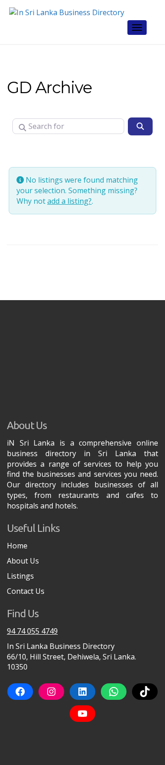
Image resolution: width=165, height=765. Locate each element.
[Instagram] (51, 691)
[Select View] (89, 151)
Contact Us (25, 591)
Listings (20, 576)
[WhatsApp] (113, 691)
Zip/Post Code (39, 151)
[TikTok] (145, 691)
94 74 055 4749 (32, 631)
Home (17, 546)
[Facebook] (20, 691)
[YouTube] (82, 713)
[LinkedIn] (82, 691)
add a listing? (69, 201)
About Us (23, 561)
